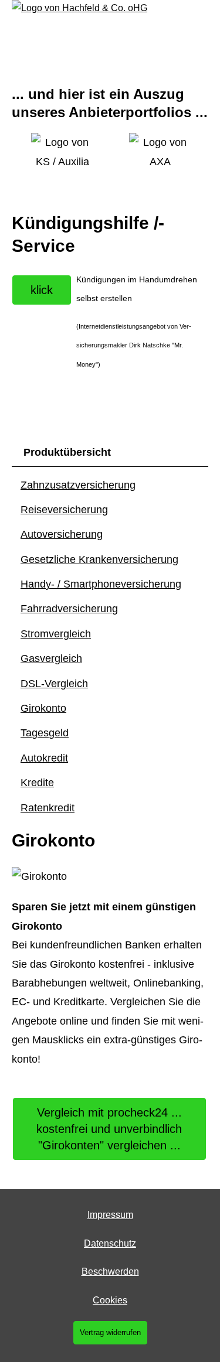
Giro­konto (43, 708)
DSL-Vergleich (54, 683)
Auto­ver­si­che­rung (62, 534)
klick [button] (42, 290)
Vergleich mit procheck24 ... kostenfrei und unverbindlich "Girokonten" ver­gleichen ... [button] (109, 1129)
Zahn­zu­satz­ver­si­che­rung (78, 485)
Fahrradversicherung (69, 609)
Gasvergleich (51, 658)
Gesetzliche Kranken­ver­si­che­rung (99, 559)
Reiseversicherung (64, 510)
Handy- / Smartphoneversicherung (101, 584)
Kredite (37, 782)
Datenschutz (110, 1243)
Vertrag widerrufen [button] (110, 1332)
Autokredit (44, 758)
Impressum (110, 1215)
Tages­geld (45, 733)
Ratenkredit (48, 808)
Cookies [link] (110, 1300)
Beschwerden (110, 1271)
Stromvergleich (56, 634)
